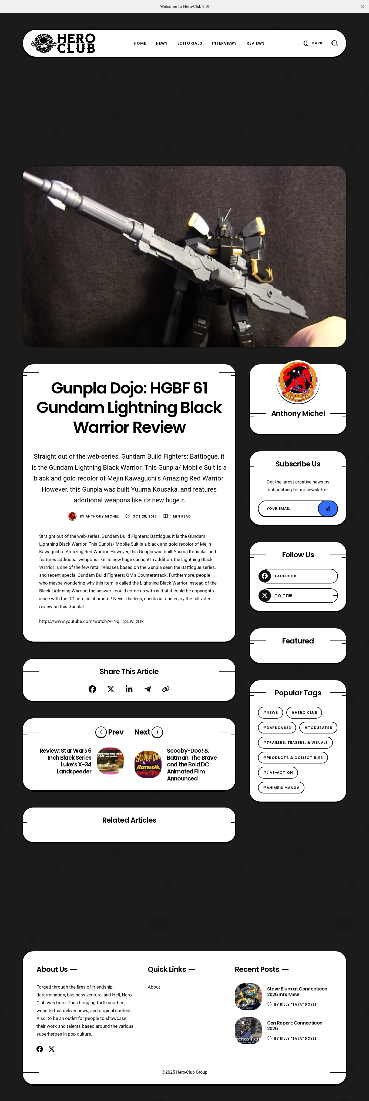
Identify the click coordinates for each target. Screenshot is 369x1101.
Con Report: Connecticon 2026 (294, 1026)
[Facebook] (92, 689)
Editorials (189, 43)
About (154, 987)
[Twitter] (111, 689)
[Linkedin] (129, 689)
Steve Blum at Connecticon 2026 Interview (297, 992)
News (162, 43)
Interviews (224, 43)
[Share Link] (166, 689)
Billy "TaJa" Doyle (298, 1004)
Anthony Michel (102, 516)
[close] (362, 6)
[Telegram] (147, 689)
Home (140, 43)
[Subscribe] (328, 509)
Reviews (256, 43)
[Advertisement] (184, 111)
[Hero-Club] (63, 43)
